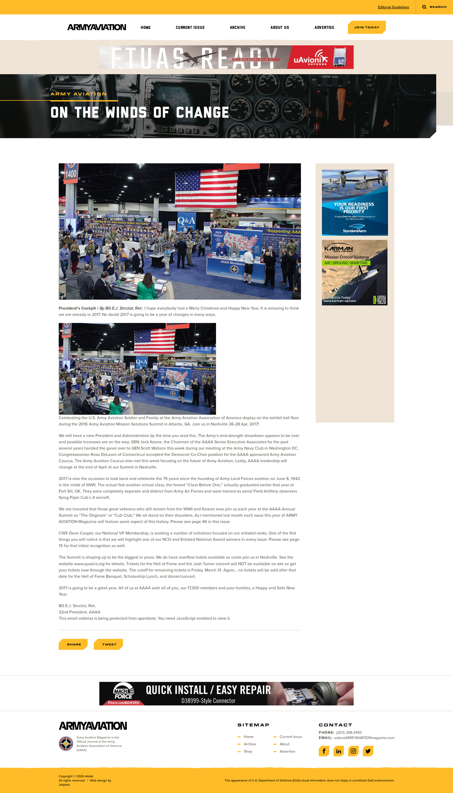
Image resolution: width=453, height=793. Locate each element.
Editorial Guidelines (393, 7)
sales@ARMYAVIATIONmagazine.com (364, 738)
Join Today (367, 27)
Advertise (324, 27)
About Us (280, 27)
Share (74, 644)
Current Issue (190, 27)
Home (146, 27)
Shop (248, 751)
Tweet (109, 644)
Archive (238, 27)
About (284, 744)
